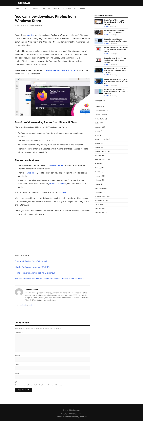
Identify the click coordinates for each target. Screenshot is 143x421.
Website (17, 373)
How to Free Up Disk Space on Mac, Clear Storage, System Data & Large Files (116, 91)
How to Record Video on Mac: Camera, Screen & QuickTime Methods (114, 22)
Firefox (46, 9)
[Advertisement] (52, 234)
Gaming (97, 131)
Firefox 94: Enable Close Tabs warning (32, 261)
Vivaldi (97, 204)
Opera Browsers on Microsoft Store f (59, 70)
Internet (97, 147)
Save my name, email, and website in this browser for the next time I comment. (41, 385)
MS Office (98, 164)
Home (17, 9)
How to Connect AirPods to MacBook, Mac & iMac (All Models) (115, 40)
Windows (98, 208)
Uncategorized (100, 200)
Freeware (98, 127)
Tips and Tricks (100, 192)
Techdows (22, 3)
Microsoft (98, 155)
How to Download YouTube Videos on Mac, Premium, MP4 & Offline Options (116, 49)
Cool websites (100, 119)
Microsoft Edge (70, 9)
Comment (19, 332)
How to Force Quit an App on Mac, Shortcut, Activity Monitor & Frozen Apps (116, 81)
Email (17, 364)
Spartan (97, 184)
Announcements (100, 111)
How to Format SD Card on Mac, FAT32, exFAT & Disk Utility (115, 31)
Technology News (101, 188)
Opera (97, 172)
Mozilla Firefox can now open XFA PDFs (32, 267)
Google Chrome (100, 139)
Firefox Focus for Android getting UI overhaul (35, 273)
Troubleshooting (100, 196)
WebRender (32, 173)
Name (17, 355)
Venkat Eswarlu (31, 289)
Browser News (100, 115)
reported (30, 35)
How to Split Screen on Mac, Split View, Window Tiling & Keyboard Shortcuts (115, 70)
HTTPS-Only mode (57, 184)
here (64, 192)
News (25, 9)
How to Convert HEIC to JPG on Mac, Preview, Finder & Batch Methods (115, 60)
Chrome (56, 9)
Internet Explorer (100, 151)
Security (97, 176)
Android (83, 9)
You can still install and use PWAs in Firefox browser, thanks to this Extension (49, 279)
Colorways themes (54, 165)
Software (98, 180)
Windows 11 (35, 9)
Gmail (97, 135)
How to (106, 26)
